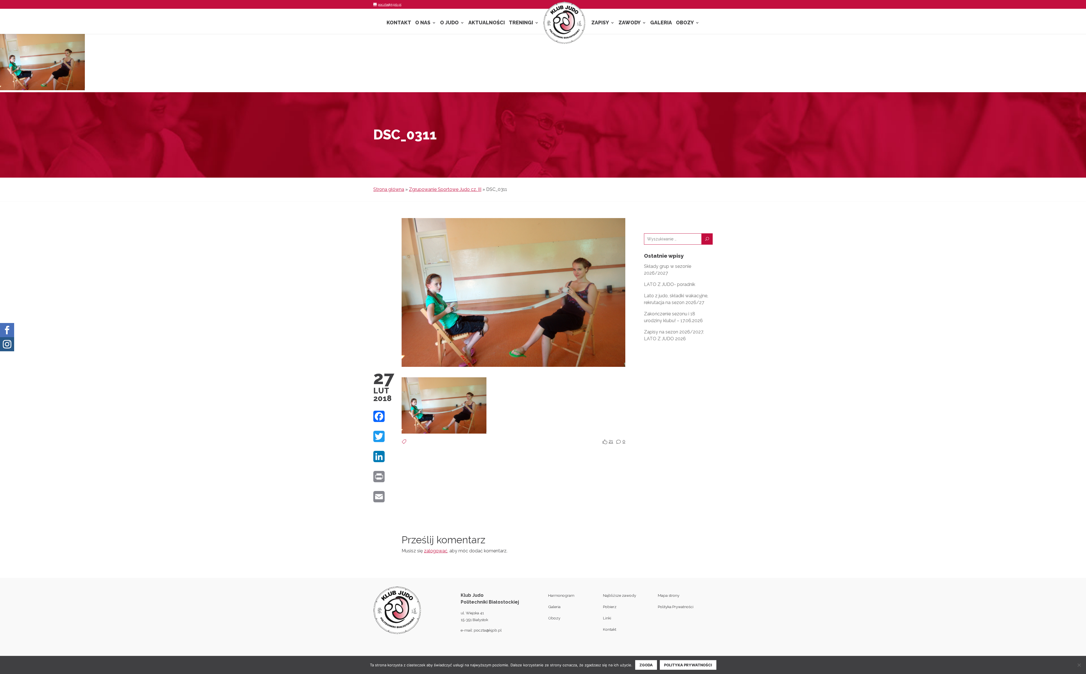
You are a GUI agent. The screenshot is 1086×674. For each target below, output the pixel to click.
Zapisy (600, 23)
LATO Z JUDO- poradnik (669, 284)
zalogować (435, 551)
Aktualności (486, 23)
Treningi (521, 23)
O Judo (449, 23)
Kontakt (399, 23)
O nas (422, 23)
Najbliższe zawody (619, 595)
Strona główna (388, 189)
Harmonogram (561, 595)
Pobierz (610, 606)
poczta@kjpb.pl (488, 630)
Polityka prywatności (688, 665)
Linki (607, 618)
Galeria (661, 23)
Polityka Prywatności (675, 606)
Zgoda (646, 665)
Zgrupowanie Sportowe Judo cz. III (445, 189)
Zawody (630, 23)
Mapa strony (668, 595)
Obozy (685, 23)
